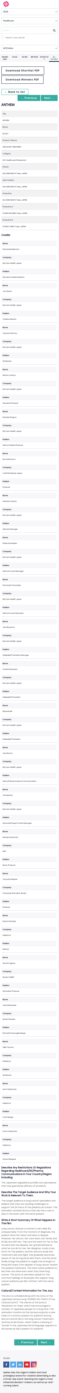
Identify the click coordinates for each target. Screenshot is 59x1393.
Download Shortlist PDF (23, 70)
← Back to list (15, 92)
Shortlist (44, 58)
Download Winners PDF (22, 79)
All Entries (54, 58)
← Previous (29, 98)
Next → (49, 98)
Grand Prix (5, 58)
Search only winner (15, 37)
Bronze (34, 57)
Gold (14, 57)
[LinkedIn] (20, 1365)
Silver (24, 57)
